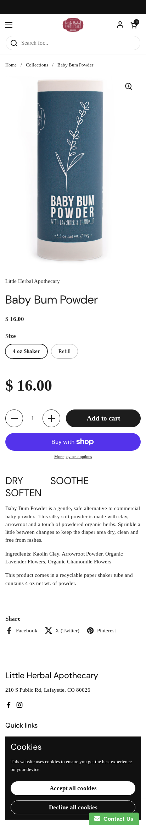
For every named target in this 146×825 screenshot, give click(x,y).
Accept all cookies (73, 788)
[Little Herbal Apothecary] (73, 25)
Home (11, 65)
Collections (37, 65)
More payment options (73, 456)
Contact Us (117, 819)
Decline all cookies (73, 807)
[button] (134, 25)
